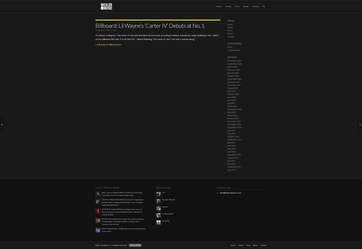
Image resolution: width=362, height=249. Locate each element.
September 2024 (235, 64)
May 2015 (232, 133)
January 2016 (233, 118)
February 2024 (234, 70)
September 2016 (235, 109)
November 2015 (234, 124)
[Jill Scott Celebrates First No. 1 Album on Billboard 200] (2, 124)
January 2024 (233, 73)
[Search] (264, 6)
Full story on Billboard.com (109, 44)
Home (218, 6)
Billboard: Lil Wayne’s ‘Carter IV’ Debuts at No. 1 (149, 25)
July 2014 (231, 142)
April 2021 (232, 91)
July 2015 (231, 130)
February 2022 (234, 82)
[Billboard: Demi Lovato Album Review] (360, 124)
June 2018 (232, 97)
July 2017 (231, 103)
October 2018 (233, 94)
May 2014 (232, 148)
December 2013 (234, 154)
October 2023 (233, 76)
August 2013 (233, 157)
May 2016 (232, 112)
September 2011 (235, 167)
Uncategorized (234, 50)
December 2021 (234, 85)
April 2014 (232, 151)
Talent (228, 6)
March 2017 (232, 106)
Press (237, 6)
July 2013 (231, 160)
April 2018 (232, 100)
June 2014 (232, 145)
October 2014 (233, 136)
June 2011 (232, 170)
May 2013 (232, 164)
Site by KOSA (135, 245)
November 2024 (234, 60)
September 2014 (235, 139)
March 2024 (232, 67)
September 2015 (235, 127)
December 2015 (234, 121)
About (246, 6)
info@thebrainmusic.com (230, 193)
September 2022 (235, 79)
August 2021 (233, 88)
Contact (255, 6)
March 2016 (232, 115)
